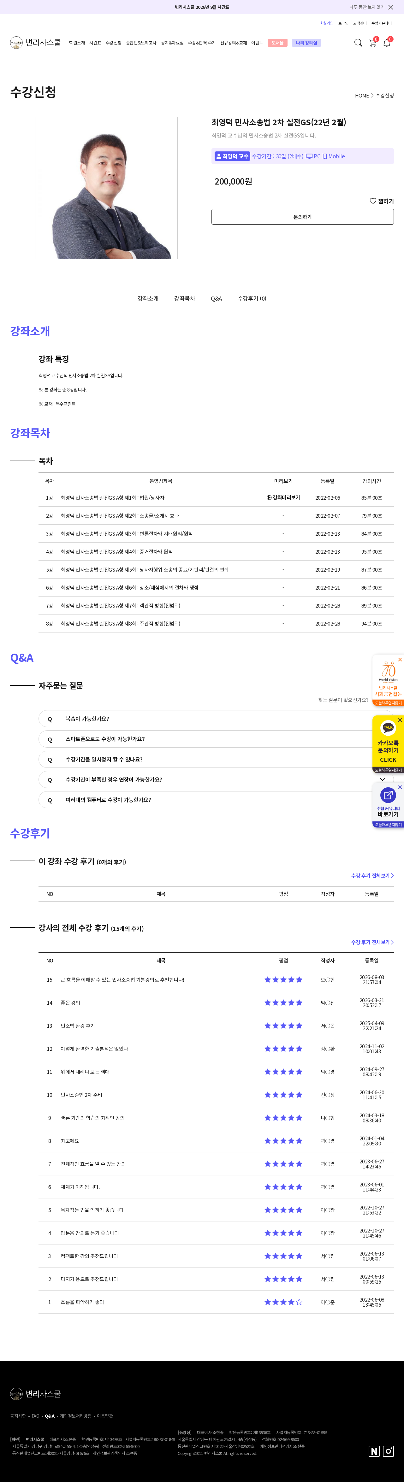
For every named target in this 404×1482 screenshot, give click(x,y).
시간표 (95, 42)
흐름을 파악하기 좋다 (82, 1301)
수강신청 (114, 42)
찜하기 (386, 201)
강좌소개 (148, 298)
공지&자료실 (172, 42)
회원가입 (326, 23)
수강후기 (252, 298)
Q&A (216, 298)
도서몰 (278, 42)
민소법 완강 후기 (78, 1025)
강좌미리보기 (286, 497)
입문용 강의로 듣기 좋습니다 (90, 1232)
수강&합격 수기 (202, 42)
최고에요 (70, 1140)
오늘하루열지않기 (388, 702)
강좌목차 (184, 298)
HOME (362, 95)
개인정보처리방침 (76, 1416)
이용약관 (105, 1416)
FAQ (35, 1416)
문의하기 (303, 217)
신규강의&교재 (233, 42)
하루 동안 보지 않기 (367, 7)
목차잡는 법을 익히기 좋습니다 (92, 1209)
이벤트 (257, 42)
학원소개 (77, 42)
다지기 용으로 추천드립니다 (89, 1278)
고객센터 (359, 23)
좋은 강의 (70, 1002)
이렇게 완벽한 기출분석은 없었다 (94, 1048)
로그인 (343, 23)
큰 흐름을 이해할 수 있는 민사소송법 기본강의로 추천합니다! (122, 979)
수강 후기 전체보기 (371, 875)
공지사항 (18, 1416)
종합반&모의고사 (141, 42)
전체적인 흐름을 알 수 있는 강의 (93, 1163)
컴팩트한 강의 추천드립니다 (89, 1255)
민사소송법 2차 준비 (81, 1094)
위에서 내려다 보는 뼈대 (85, 1071)
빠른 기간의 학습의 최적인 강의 (93, 1117)
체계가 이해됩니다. (80, 1186)
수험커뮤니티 (381, 23)
